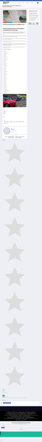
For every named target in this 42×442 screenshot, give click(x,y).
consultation (7, 121)
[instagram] (37, 0)
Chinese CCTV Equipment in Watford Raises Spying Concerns (9, 137)
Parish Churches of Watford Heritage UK (30, 412)
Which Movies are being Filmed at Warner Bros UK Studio (12, 413)
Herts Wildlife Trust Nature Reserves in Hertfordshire (16, 416)
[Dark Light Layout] (36, 2)
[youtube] (36, 0)
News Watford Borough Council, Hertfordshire (20, 412)
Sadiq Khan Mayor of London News (20, 417)
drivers (8, 24)
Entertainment (27, 2)
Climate (6, 24)
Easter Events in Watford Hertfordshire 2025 (29, 417)
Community (19, 2)
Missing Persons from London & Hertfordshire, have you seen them (25, 414)
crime (15, 2)
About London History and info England (11, 412)
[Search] (35, 3)
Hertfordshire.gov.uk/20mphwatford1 (7, 44)
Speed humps (20, 121)
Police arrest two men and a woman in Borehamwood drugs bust (20, 137)
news (4, 121)
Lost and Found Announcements (34, 415)
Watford (23, 24)
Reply (0, 436)
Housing (16, 24)
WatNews (12, 129)
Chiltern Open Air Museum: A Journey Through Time (27, 418)
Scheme (17, 121)
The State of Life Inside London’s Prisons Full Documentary (21, 419)
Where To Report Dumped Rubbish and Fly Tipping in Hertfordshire (11, 415)
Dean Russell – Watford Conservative (13, 414)
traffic (21, 24)
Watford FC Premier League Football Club (12, 417)
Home (13, 2)
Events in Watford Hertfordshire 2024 (26, 416)
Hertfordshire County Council (12, 24)
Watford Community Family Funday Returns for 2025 (9, 418)
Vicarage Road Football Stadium (22, 413)
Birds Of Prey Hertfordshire (18, 418)
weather (32, 2)
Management (11, 121)
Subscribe (3, 427)
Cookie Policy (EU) (35, 418)
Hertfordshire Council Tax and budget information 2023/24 (24, 415)
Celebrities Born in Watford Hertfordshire (31, 413)
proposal (14, 121)
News (18, 24)
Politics (23, 2)
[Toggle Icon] (37, 2)
